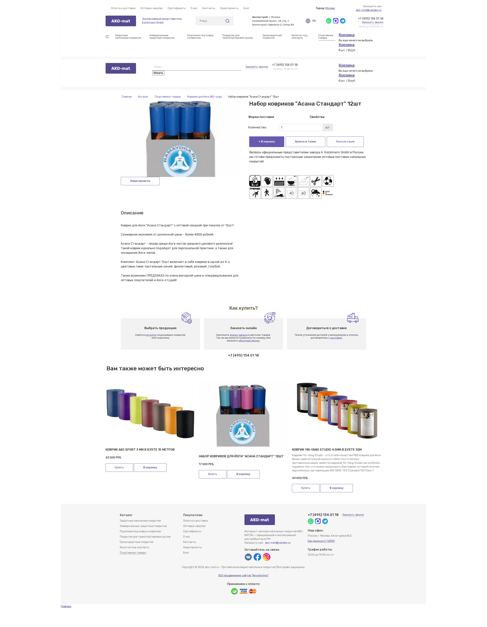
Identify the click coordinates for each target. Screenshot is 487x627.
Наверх (66, 606)
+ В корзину (267, 141)
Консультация (345, 141)
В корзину (150, 467)
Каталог (143, 96)
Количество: (257, 127)
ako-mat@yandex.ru (368, 10)
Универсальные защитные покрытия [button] (161, 36)
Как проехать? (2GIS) (321, 541)
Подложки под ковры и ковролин (140, 531)
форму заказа (238, 334)
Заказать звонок (372, 22)
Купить (119, 467)
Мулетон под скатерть (300, 36)
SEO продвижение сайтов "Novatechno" (243, 575)
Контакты (208, 8)
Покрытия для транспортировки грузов (237, 36)
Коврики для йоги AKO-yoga (204, 96)
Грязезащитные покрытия (136, 542)
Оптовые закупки (151, 8)
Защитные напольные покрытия (140, 520)
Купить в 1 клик (305, 141)
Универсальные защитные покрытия (143, 526)
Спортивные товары (168, 96)
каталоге (151, 334)
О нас (194, 8)
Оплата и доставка (123, 8)
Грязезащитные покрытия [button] (272, 36)
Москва (330, 8)
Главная (127, 96)
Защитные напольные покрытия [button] (128, 36)
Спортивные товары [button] (326, 36)
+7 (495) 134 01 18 (370, 18)
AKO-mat (121, 21)
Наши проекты (229, 8)
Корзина (347, 35)
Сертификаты (177, 8)
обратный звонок (249, 340)
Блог (246, 8)
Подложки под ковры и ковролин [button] (200, 36)
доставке (336, 337)
